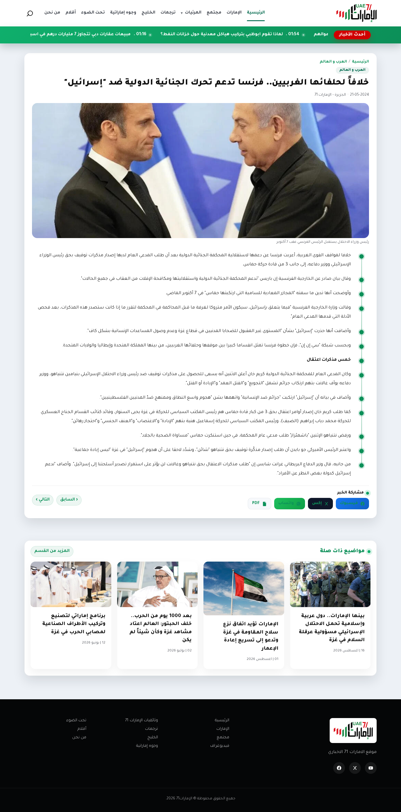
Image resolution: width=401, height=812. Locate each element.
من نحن (79, 737)
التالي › (43, 500)
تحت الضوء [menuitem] (93, 13)
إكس (317, 503)
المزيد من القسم (52, 551)
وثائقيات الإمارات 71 (141, 720)
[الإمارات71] (356, 13)
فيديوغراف (219, 746)
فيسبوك (349, 503)
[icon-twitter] (355, 768)
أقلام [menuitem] (70, 13)
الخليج (152, 737)
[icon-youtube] (371, 768)
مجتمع (223, 737)
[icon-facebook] (339, 768)
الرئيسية (360, 62)
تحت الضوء (76, 720)
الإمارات (222, 729)
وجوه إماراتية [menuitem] (123, 13)
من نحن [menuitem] (52, 13)
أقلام (81, 729)
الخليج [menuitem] (148, 13)
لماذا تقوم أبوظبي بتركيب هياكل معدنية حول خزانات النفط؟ (261, 34)
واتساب (286, 503)
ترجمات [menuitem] (168, 13)
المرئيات (191, 13)
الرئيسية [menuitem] (256, 13)
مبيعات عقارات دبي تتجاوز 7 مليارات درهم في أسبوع (117, 34)
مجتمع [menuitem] (214, 13)
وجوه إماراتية (147, 746)
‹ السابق (69, 500)
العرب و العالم (333, 62)
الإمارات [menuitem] (234, 13)
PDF (256, 503)
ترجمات (151, 729)
